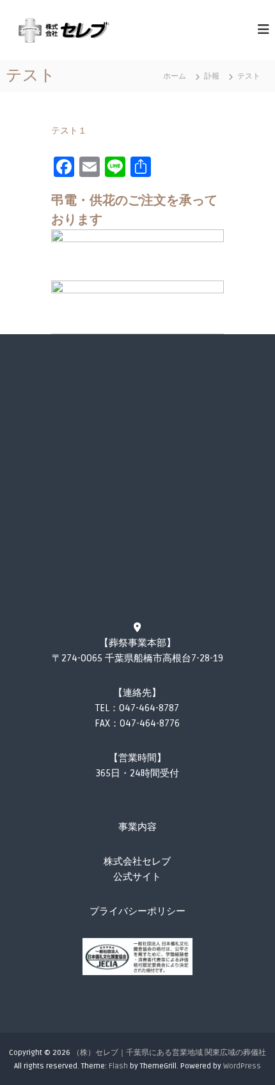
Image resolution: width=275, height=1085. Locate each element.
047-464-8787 (149, 708)
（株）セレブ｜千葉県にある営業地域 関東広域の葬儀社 (169, 1053)
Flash (118, 1066)
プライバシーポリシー (137, 911)
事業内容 (137, 827)
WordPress (242, 1066)
